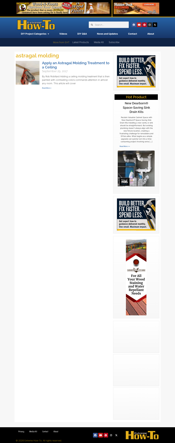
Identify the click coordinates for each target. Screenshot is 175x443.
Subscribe (114, 42)
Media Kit (99, 42)
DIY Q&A (82, 33)
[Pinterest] (144, 24)
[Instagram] (149, 24)
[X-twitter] (155, 24)
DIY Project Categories (33, 33)
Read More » (46, 88)
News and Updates (107, 33)
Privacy (21, 431)
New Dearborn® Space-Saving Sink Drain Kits (136, 107)
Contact (132, 33)
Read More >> (125, 146)
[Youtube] (139, 24)
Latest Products (80, 42)
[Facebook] (134, 24)
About (150, 33)
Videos (63, 33)
